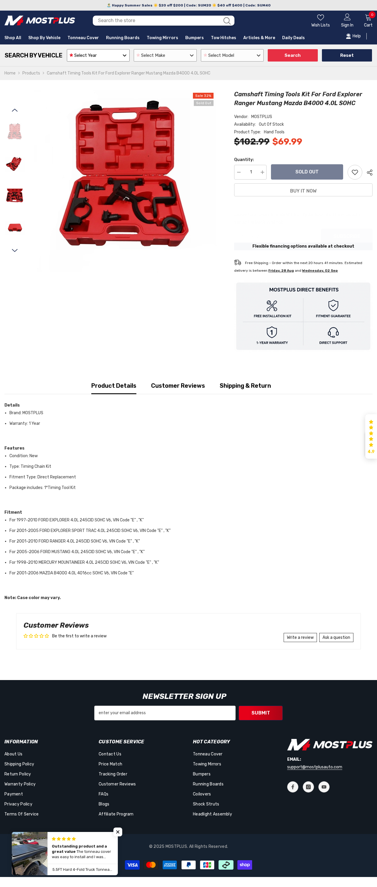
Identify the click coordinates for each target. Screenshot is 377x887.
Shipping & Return (245, 385)
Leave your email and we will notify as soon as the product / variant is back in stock (297, 218)
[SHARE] (367, 172)
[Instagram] (308, 787)
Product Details (113, 385)
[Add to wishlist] (355, 172)
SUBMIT (261, 713)
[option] (125, 181)
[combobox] (156, 21)
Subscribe (346, 236)
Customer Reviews (178, 385)
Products (31, 73)
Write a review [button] (300, 637)
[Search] (163, 21)
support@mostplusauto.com (314, 767)
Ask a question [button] (336, 637)
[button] (14, 110)
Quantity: (244, 159)
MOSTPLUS (261, 116)
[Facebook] (292, 787)
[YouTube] (324, 787)
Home (10, 73)
